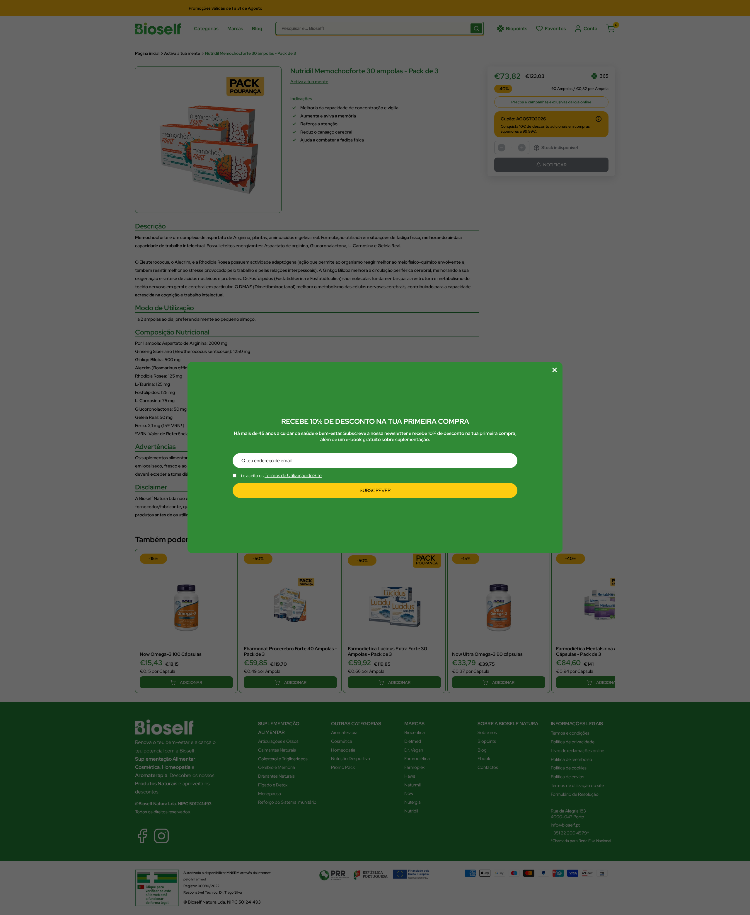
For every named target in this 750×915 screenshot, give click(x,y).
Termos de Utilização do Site (293, 476)
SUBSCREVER (375, 491)
